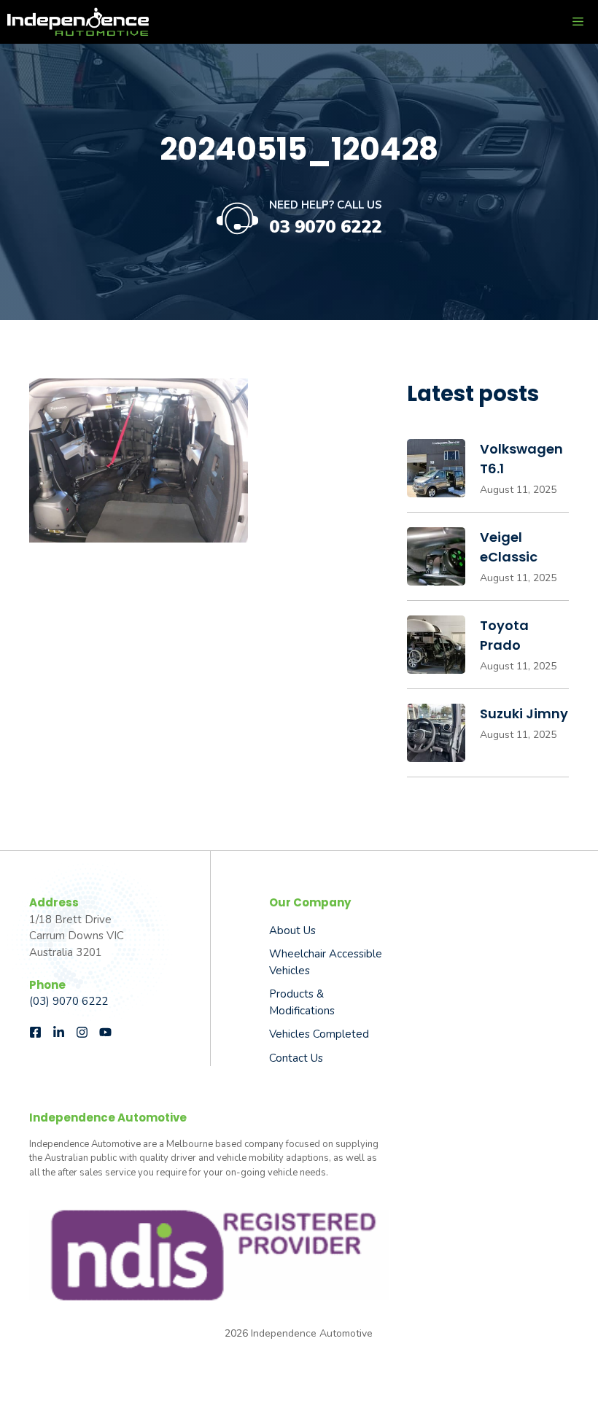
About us (292, 930)
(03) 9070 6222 (68, 1001)
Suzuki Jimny (524, 713)
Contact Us (296, 1058)
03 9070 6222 (325, 226)
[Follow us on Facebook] (35, 1032)
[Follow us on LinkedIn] (59, 1032)
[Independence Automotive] (78, 22)
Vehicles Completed (319, 1034)
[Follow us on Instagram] (82, 1032)
